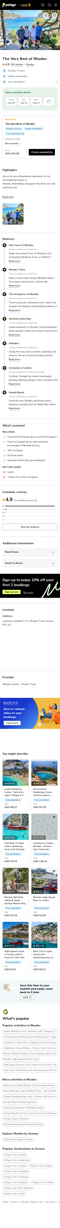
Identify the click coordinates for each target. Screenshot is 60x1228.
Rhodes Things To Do (32, 1201)
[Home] (16, 5)
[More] (35, 500)
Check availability (41, 152)
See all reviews (30, 527)
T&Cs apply (28, 592)
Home (5, 1201)
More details (11, 143)
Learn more (12, 722)
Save (25, 997)
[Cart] (43, 4)
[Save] (25, 763)
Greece (14, 1201)
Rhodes (30, 64)
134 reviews (17, 64)
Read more (8, 196)
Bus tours (50, 1201)
